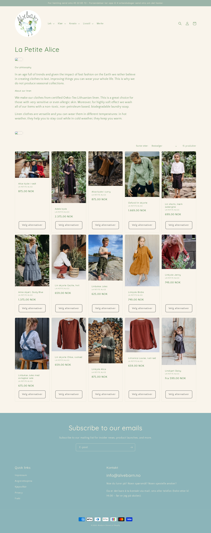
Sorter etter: (142, 146)
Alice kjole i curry (101, 191)
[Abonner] (131, 447)
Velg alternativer (32, 225)
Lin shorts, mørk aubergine (174, 205)
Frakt (17, 498)
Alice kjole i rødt (27, 183)
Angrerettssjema (23, 481)
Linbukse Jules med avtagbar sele (29, 376)
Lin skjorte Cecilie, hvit (67, 285)
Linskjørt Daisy (173, 370)
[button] (51, 23)
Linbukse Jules (99, 286)
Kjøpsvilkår (21, 487)
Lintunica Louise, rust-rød (142, 358)
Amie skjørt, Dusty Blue (30, 292)
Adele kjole (61, 208)
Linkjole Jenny (173, 274)
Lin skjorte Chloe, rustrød (68, 357)
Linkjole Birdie (136, 292)
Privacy (19, 492)
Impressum (21, 475)
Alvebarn (101, 525)
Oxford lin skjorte (137, 202)
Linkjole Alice (99, 369)
